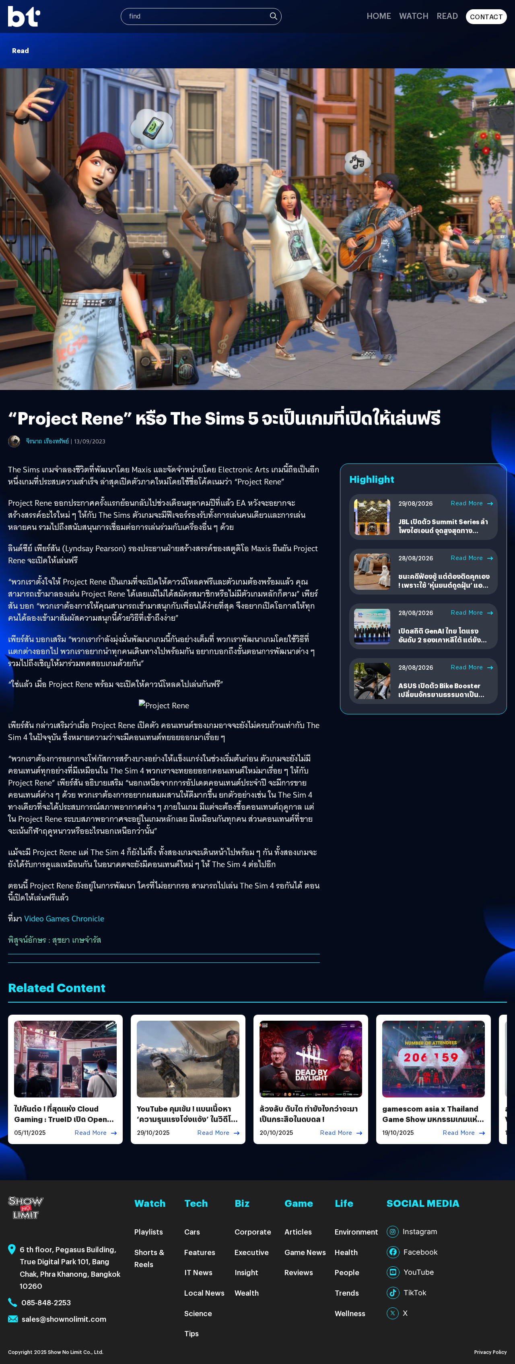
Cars (192, 1232)
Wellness (350, 1313)
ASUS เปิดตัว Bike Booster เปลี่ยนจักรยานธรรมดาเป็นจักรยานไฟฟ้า (439, 694)
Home (379, 15)
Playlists (148, 1232)
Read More (467, 503)
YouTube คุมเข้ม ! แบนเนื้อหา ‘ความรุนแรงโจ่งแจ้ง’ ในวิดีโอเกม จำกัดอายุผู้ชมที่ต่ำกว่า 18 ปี (188, 1119)
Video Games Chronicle (64, 918)
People (347, 1272)
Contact (486, 16)
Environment (356, 1232)
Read (447, 15)
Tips (191, 1333)
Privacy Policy (490, 1351)
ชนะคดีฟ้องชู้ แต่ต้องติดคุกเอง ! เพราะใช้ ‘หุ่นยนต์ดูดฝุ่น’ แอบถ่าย (444, 585)
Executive (252, 1252)
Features (199, 1252)
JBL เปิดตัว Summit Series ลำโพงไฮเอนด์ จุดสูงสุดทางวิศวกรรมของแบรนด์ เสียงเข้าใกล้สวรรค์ (443, 535)
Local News (204, 1293)
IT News (198, 1272)
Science (198, 1313)
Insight (246, 1272)
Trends (347, 1293)
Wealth (247, 1293)
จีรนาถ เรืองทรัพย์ (47, 441)
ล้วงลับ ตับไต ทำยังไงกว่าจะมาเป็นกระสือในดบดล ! (309, 1114)
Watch (413, 15)
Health (346, 1252)
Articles (298, 1232)
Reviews (298, 1272)
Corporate (253, 1232)
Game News (305, 1252)
